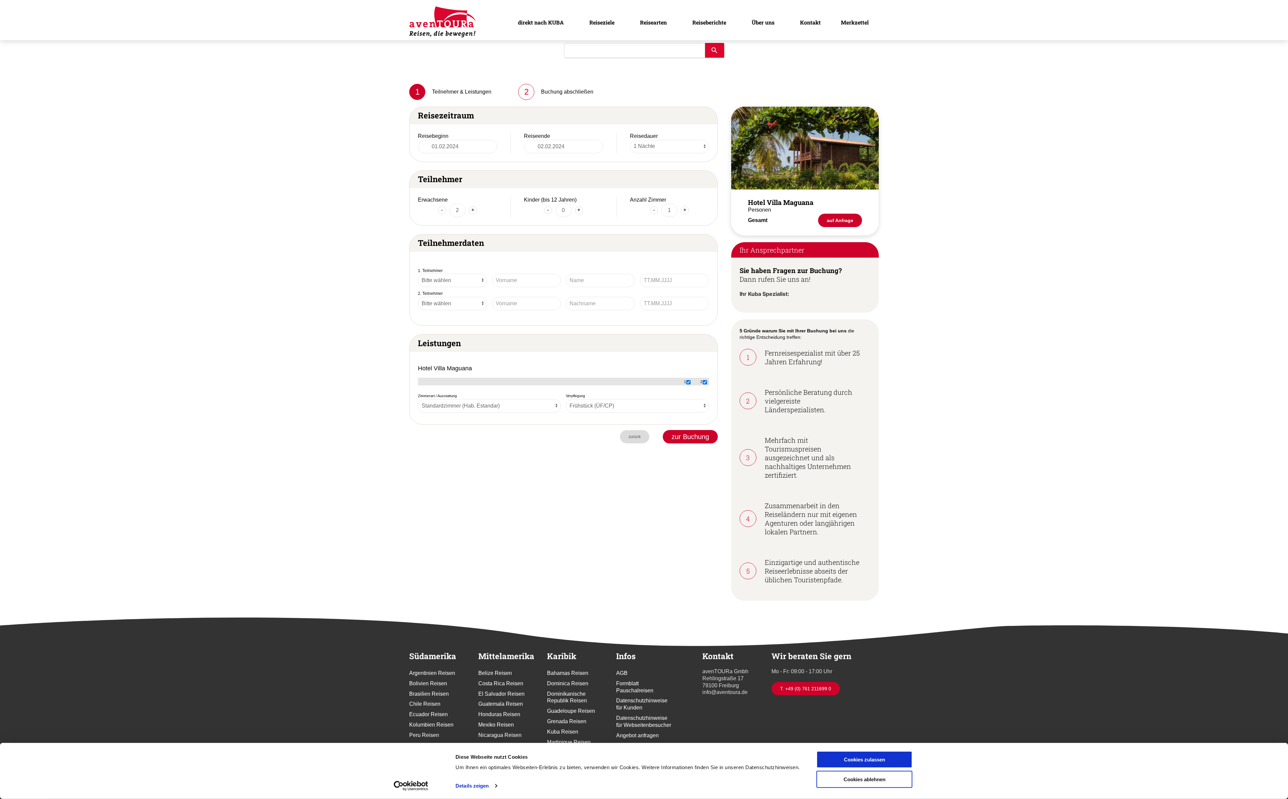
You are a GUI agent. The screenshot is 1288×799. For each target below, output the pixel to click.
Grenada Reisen (566, 721)
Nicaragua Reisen (500, 735)
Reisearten (652, 22)
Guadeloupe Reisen (571, 711)
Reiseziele (600, 22)
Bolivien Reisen (428, 683)
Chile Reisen (424, 704)
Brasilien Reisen (429, 694)
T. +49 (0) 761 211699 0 (805, 688)
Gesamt (757, 220)
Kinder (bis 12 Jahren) (550, 200)
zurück (635, 436)
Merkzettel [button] (855, 22)
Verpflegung (575, 396)
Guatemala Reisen (500, 704)
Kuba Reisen (562, 732)
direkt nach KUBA (539, 22)
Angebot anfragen (637, 735)
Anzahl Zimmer (648, 200)
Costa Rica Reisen (500, 683)
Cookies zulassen (864, 759)
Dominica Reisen (567, 683)
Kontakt (810, 22)
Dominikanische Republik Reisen (567, 697)
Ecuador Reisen (428, 714)
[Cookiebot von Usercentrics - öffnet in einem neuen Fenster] (411, 786)
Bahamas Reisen (567, 673)
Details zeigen (472, 786)
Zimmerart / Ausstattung (437, 396)
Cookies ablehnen (864, 779)
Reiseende (537, 136)
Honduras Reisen (499, 714)
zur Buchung (690, 436)
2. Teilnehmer (430, 293)
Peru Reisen (424, 735)
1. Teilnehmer (430, 270)
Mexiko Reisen (496, 725)
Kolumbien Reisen (431, 725)
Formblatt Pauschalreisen (634, 687)
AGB (622, 673)
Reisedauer (644, 136)
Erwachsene (433, 200)
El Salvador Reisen (501, 694)
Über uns (762, 22)
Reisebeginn (433, 136)
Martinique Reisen (569, 742)
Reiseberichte (709, 22)
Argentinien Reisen (432, 673)
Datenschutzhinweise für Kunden (641, 704)
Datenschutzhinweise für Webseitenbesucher (643, 721)
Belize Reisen (495, 673)
